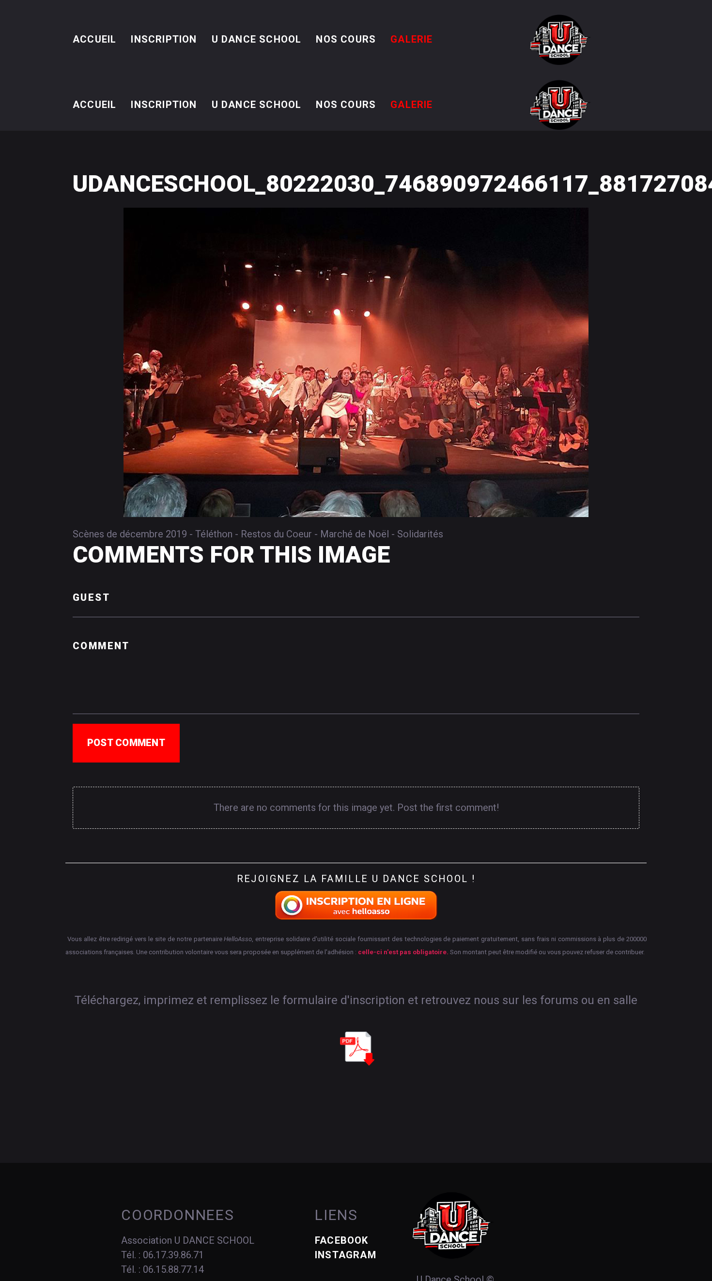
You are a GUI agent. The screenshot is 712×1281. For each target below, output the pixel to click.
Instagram (345, 1255)
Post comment (126, 742)
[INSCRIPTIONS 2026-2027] (356, 905)
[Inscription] (357, 1048)
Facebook (342, 1240)
